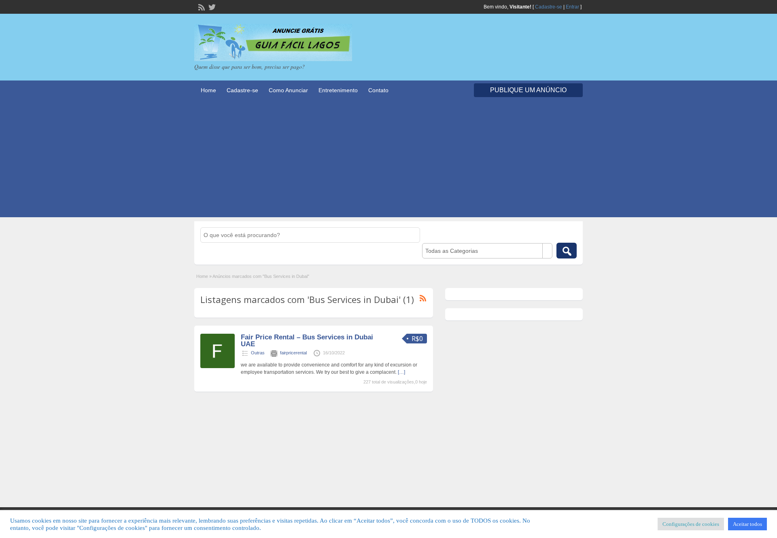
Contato (378, 90)
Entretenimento (338, 90)
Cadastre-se (548, 7)
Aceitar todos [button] (747, 524)
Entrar (572, 7)
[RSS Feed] (200, 6)
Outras (258, 352)
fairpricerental (293, 352)
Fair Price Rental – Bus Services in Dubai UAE (307, 340)
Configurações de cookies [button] (690, 524)
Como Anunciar (288, 90)
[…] (401, 372)
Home (208, 90)
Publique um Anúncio (528, 90)
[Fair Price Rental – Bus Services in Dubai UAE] (217, 366)
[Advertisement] (388, 160)
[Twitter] (211, 6)
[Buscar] (566, 250)
